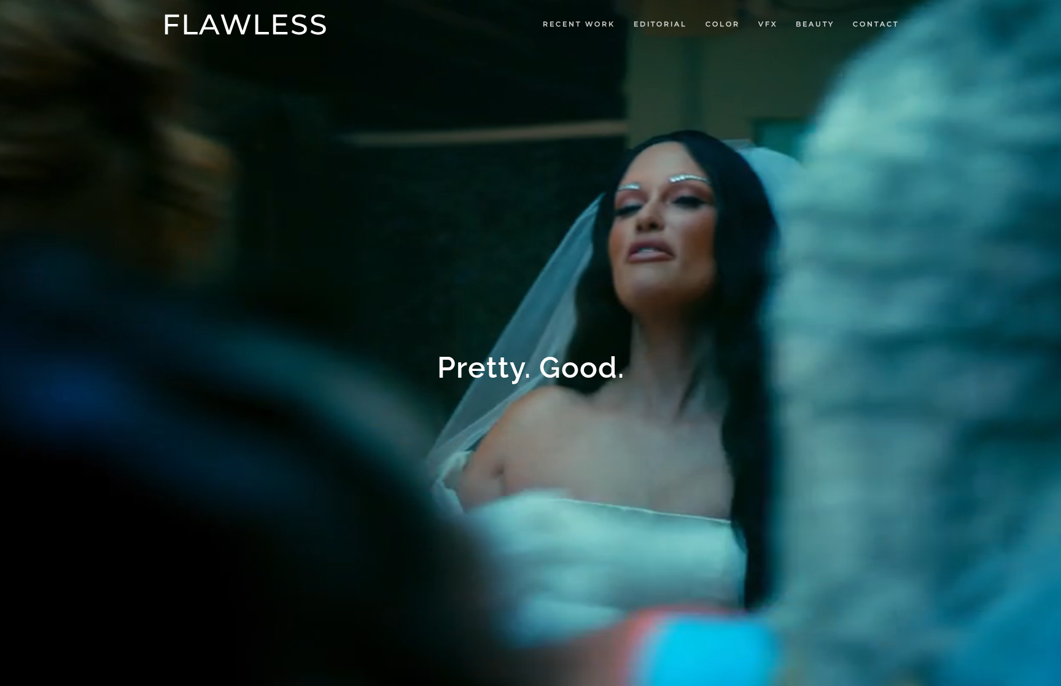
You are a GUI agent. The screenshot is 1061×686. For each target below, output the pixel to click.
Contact (876, 24)
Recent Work (579, 24)
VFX (767, 24)
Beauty (815, 24)
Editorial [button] (660, 24)
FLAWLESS (245, 24)
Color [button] (722, 24)
